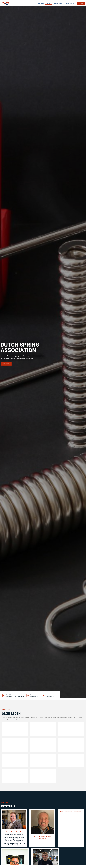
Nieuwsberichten (69, 3)
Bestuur (49, 3)
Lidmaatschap (58, 3)
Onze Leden (41, 3)
